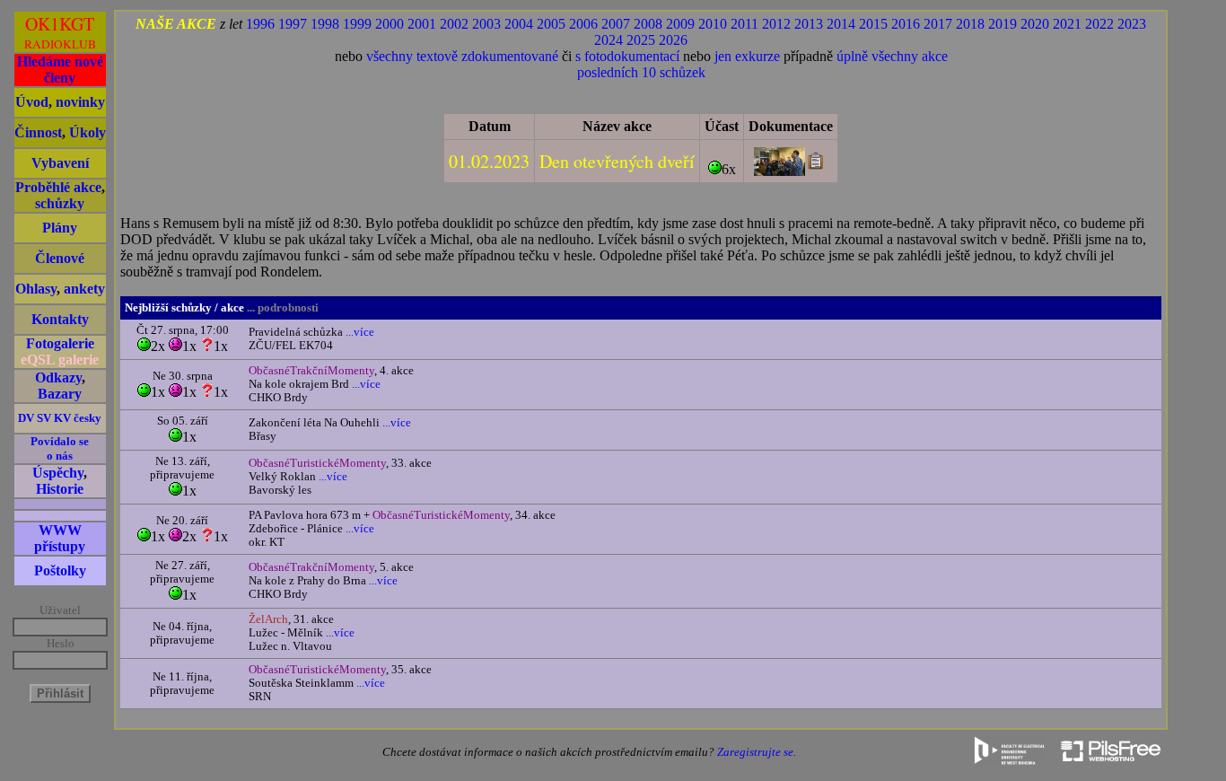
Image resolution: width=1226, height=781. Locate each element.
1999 (357, 23)
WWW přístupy (59, 538)
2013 (808, 23)
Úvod (31, 102)
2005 (551, 23)
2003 (486, 23)
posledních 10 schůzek (641, 72)
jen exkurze (747, 56)
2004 (518, 23)
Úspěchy (57, 472)
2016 (905, 23)
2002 (454, 23)
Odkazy (58, 377)
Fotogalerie (60, 343)
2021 (1067, 23)
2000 (389, 23)
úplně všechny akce (892, 56)
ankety (84, 288)
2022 (1099, 23)
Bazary (60, 393)
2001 (421, 23)
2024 (608, 40)
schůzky (59, 203)
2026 (673, 40)
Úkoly (87, 132)
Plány (59, 227)
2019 (1002, 23)
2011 (744, 23)
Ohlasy (36, 288)
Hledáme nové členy (60, 69)
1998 (325, 23)
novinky (80, 102)
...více (358, 332)
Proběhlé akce (58, 187)
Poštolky (60, 570)
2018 (970, 23)
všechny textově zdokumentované (462, 56)
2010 (712, 23)
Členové (59, 258)
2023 (1131, 23)
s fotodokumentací (627, 56)
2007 (615, 23)
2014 (841, 23)
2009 (680, 23)
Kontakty (60, 319)
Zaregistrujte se (755, 752)
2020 (1034, 23)
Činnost (38, 132)
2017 (938, 23)
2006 (583, 23)
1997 (292, 23)
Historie (59, 488)
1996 (260, 23)
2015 (873, 23)
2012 (776, 23)
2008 (648, 23)
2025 (640, 40)
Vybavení (60, 163)
